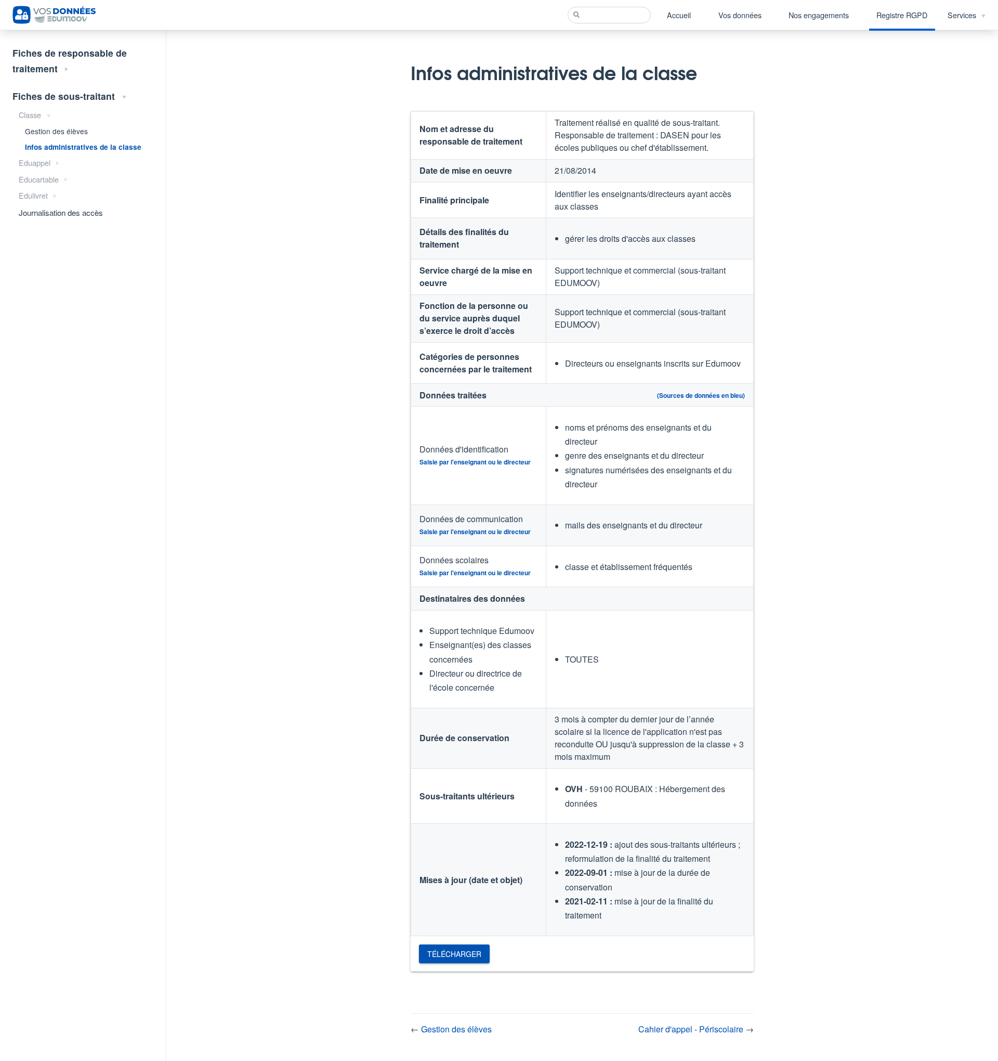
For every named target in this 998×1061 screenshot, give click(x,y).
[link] (454, 953)
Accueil (679, 14)
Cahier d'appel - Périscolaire (691, 1029)
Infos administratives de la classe (83, 147)
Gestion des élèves (56, 131)
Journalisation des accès (61, 212)
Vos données (739, 14)
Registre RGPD (901, 14)
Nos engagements (819, 14)
